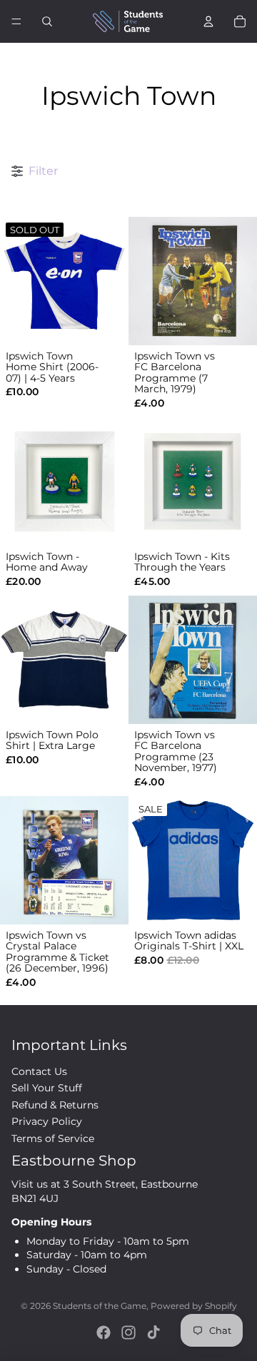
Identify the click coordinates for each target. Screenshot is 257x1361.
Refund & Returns (55, 1105)
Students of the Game (99, 1305)
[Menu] (16, 21)
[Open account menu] (208, 21)
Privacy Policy (46, 1121)
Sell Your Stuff (46, 1087)
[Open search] (47, 21)
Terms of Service (52, 1138)
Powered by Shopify (194, 1305)
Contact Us (39, 1071)
